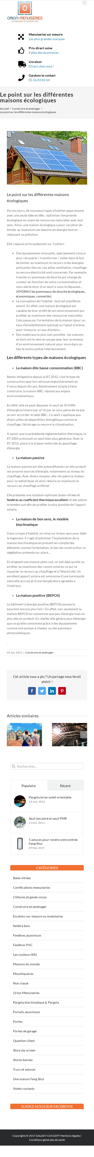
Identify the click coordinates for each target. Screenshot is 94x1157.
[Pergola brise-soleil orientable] (20, 798)
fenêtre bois (21, 926)
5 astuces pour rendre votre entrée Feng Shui (53, 841)
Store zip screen (24, 1050)
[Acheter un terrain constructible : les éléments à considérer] (24, 725)
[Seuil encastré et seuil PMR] (20, 819)
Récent (65, 786)
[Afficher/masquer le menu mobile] (84, 2)
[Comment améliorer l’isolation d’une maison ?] (69, 725)
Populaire (28, 786)
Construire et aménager (39, 652)
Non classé (20, 983)
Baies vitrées (22, 878)
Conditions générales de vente (47, 1140)
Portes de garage (25, 1031)
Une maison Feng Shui (28, 1079)
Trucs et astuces (24, 1069)
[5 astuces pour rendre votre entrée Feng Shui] (20, 840)
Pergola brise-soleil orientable (50, 797)
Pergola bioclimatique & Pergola (36, 1002)
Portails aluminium (26, 1012)
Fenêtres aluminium (27, 935)
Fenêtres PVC (23, 945)
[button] (10, 734)
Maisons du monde (26, 964)
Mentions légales (70, 1135)
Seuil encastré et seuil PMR (48, 818)
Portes (17, 1021)
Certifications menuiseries (31, 887)
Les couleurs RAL (25, 954)
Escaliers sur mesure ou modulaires (38, 916)
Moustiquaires (23, 974)
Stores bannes (23, 1060)
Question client (24, 1041)
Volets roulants (23, 1088)
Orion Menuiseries (26, 993)
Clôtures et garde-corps (30, 897)
